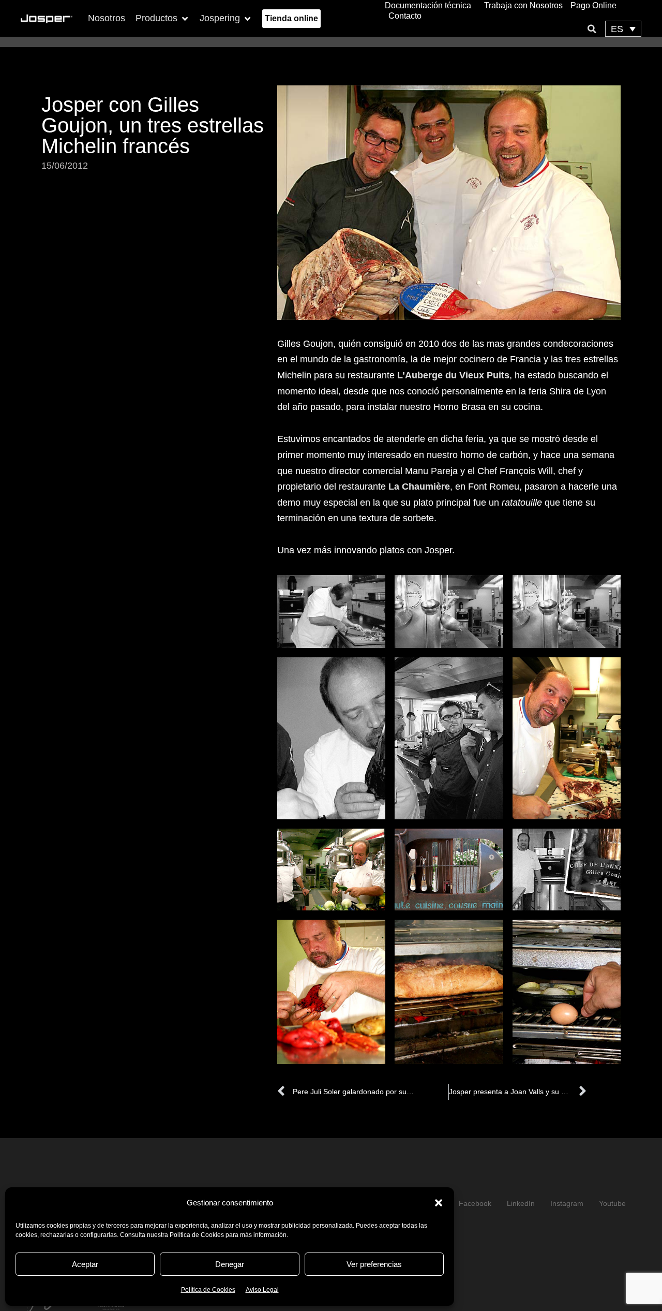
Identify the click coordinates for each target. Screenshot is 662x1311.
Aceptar (85, 1264)
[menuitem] (623, 29)
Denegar (229, 1264)
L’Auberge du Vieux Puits (453, 375)
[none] (623, 29)
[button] (438, 1203)
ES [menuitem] (617, 29)
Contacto (405, 15)
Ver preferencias (374, 1264)
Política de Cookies (208, 1289)
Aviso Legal (262, 1289)
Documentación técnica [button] (428, 5)
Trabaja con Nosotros (523, 5)
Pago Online (593, 5)
